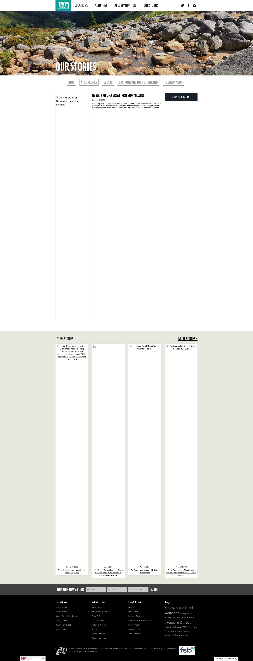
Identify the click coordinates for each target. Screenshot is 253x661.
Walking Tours (170, 618)
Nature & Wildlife (99, 625)
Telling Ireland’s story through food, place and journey (72, 570)
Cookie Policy (134, 629)
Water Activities (98, 634)
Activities (101, 5)
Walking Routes (186, 614)
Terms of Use (134, 634)
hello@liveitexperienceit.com (86, 651)
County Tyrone (61, 629)
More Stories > (188, 338)
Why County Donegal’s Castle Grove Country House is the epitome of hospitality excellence (108, 571)
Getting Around (180, 635)
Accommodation (125, 5)
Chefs (194, 627)
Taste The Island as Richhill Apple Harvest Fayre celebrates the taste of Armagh (181, 571)
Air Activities (97, 607)
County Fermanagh (63, 625)
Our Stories (150, 5)
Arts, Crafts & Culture (101, 612)
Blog (71, 82)
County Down (61, 620)
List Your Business (136, 616)
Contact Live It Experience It (139, 620)
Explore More (181, 97)
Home (131, 607)
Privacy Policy (134, 625)
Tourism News (173, 82)
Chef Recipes (89, 82)
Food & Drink (97, 616)
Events (108, 82)
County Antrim (61, 607)
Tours (94, 629)
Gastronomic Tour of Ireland (138, 82)
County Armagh (62, 612)
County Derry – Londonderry (67, 616)
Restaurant (168, 635)
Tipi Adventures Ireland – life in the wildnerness (145, 570)
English (29, 658)
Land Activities (98, 620)
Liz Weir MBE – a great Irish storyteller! (118, 95)
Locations (81, 5)
